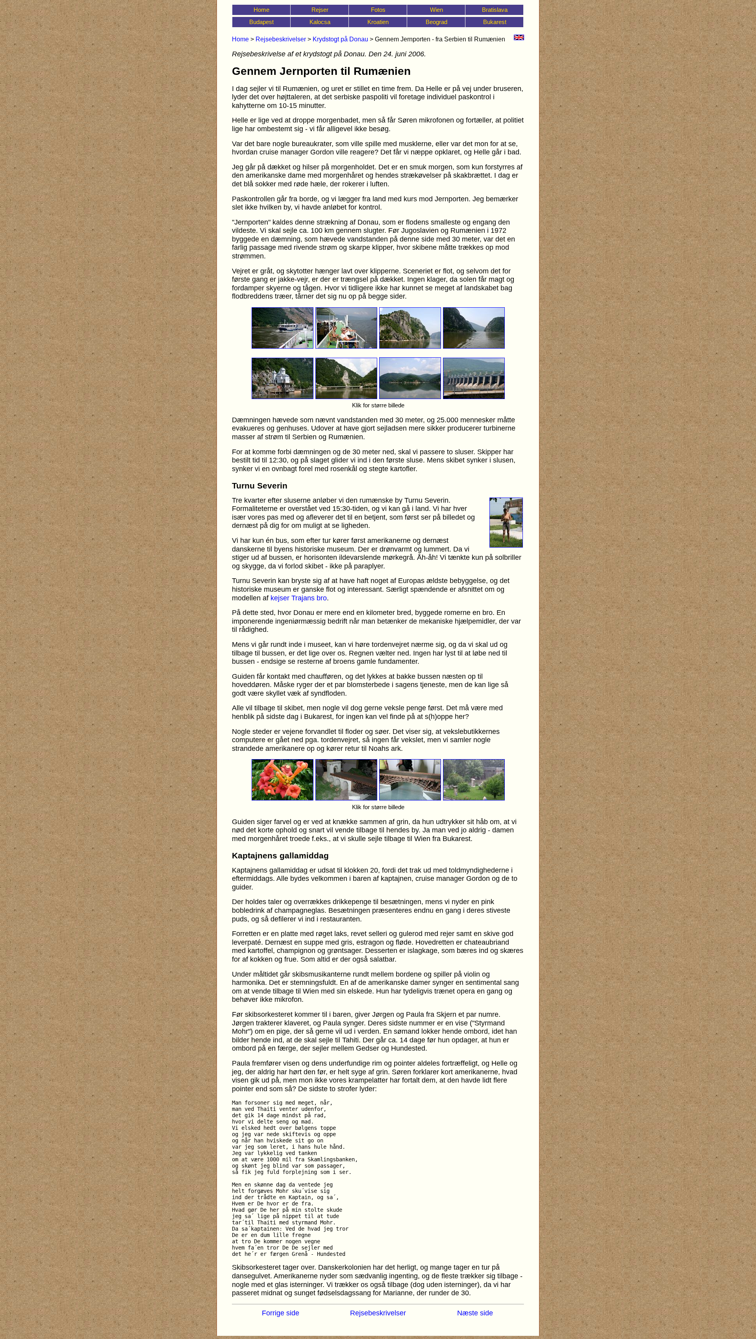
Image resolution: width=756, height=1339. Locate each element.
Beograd (436, 22)
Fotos (378, 9)
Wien (436, 9)
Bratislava (495, 9)
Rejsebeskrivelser (281, 39)
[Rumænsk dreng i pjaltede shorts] (506, 545)
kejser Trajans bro (299, 598)
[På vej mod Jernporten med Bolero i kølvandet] (282, 346)
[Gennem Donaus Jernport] (410, 346)
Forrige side (280, 1313)
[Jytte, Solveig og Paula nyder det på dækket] (346, 346)
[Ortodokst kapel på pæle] (282, 397)
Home (261, 9)
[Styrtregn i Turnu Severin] (474, 798)
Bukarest (494, 22)
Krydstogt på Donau (340, 39)
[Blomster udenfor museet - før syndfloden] (282, 798)
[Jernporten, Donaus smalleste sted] (474, 346)
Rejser (319, 9)
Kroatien (378, 22)
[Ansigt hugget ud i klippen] (346, 397)
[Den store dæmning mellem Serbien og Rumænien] (474, 397)
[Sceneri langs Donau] (410, 397)
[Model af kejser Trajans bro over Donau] (346, 798)
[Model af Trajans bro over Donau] (410, 798)
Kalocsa (319, 22)
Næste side (475, 1313)
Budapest (261, 22)
